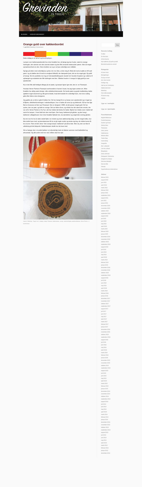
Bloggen (24, 34)
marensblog (104, 141)
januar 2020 (104, 234)
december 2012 (105, 453)
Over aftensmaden (106, 93)
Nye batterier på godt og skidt (109, 61)
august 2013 (104, 432)
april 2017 (104, 319)
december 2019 (105, 236)
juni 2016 (103, 345)
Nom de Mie (104, 164)
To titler (103, 54)
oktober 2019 (105, 241)
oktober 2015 (105, 365)
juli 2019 (103, 249)
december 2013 (105, 422)
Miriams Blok (104, 135)
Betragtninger (105, 75)
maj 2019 (103, 254)
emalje (45, 221)
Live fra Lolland (105, 148)
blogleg (41, 221)
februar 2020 (104, 231)
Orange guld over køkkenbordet (43, 44)
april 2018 (104, 288)
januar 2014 (104, 419)
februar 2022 (104, 190)
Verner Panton (84, 221)
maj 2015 (103, 378)
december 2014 (105, 391)
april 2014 (104, 412)
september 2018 (105, 275)
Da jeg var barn (105, 77)
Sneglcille (104, 143)
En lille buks (104, 56)
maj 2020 (103, 223)
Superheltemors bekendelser (109, 169)
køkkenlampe (56, 221)
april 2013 (104, 443)
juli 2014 (103, 404)
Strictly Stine (104, 125)
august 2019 (104, 247)
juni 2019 (103, 252)
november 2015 (105, 363)
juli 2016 (103, 342)
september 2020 (105, 213)
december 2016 (105, 329)
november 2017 (105, 301)
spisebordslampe (76, 221)
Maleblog (32, 47)
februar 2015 (104, 386)
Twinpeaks (104, 128)
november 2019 (105, 239)
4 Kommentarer (39, 47)
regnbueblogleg (67, 221)
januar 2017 (104, 327)
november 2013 (105, 424)
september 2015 (105, 368)
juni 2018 (103, 283)
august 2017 (104, 308)
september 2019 (105, 244)
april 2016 (104, 350)
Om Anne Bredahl (106, 161)
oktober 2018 (105, 272)
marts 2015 (104, 383)
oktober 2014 (105, 396)
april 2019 (104, 257)
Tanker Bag (104, 138)
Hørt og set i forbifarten (107, 85)
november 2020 (105, 208)
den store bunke (105, 80)
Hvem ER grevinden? (37, 34)
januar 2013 (104, 450)
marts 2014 (104, 414)
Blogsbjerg (104, 151)
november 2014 (105, 394)
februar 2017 (104, 324)
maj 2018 (103, 285)
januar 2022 (104, 193)
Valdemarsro (104, 133)
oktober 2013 (105, 427)
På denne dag (105, 95)
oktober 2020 (105, 211)
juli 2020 (103, 218)
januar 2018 (104, 296)
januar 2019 (104, 265)
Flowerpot (50, 221)
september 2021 (105, 195)
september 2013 (105, 430)
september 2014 (105, 399)
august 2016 (104, 339)
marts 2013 (104, 445)
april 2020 (104, 226)
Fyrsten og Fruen (106, 122)
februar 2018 (104, 293)
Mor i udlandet (105, 146)
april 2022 (104, 185)
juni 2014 (103, 406)
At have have (105, 72)
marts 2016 (104, 352)
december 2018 (105, 267)
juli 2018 (103, 280)
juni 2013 (103, 437)
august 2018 (104, 278)
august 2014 (104, 401)
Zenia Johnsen (105, 153)
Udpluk (103, 98)
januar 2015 (104, 388)
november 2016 (105, 332)
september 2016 (105, 337)
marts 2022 (104, 187)
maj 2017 (103, 316)
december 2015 (105, 360)
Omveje (103, 166)
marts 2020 (104, 229)
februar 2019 (104, 262)
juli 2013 (103, 435)
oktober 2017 (105, 303)
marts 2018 (104, 291)
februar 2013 (104, 448)
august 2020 (104, 216)
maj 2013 (103, 440)
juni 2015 (103, 376)
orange (61, 221)
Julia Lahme (104, 130)
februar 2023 (104, 177)
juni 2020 (103, 221)
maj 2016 (103, 347)
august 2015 (104, 370)
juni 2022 (103, 182)
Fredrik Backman (106, 120)
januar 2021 (104, 203)
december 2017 (105, 298)
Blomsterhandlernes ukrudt (108, 64)
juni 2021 (103, 200)
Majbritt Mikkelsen (106, 117)
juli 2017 (103, 311)
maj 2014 (103, 409)
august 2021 (104, 198)
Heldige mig (104, 82)
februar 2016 (104, 355)
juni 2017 (103, 314)
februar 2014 (104, 417)
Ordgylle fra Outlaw (106, 159)
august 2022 (104, 180)
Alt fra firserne (105, 59)
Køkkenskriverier (106, 88)
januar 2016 (104, 357)
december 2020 (105, 205)
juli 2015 (103, 373)
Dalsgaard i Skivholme (107, 156)
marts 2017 (104, 321)
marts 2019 (104, 260)
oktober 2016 (105, 334)
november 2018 (105, 270)
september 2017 (105, 306)
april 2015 (104, 381)
